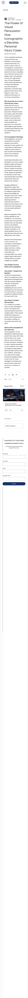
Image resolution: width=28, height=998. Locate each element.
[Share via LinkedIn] (13, 374)
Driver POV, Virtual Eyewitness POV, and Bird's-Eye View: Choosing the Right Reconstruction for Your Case (14, 404)
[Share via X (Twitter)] (9, 374)
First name (5, 453)
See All (22, 386)
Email (4, 468)
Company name (6, 475)
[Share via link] (16, 374)
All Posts (5, 10)
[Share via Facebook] (5, 374)
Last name (5, 461)
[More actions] (23, 19)
